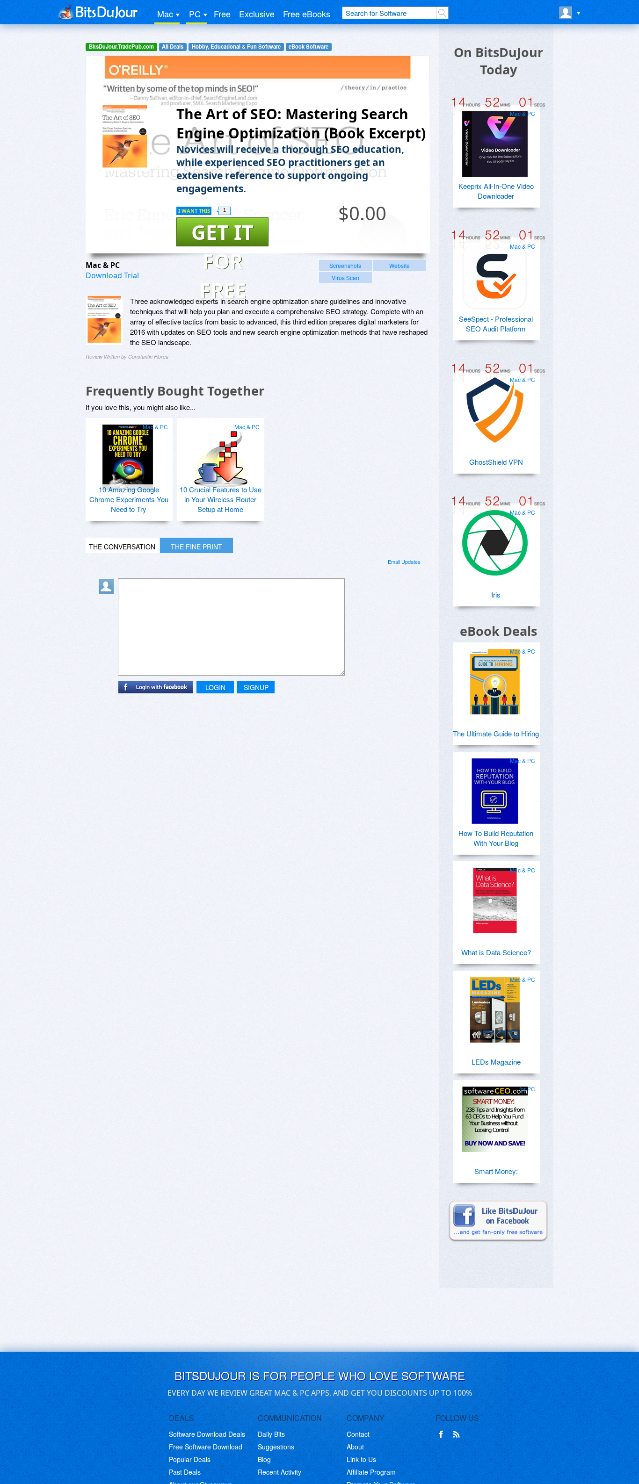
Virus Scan (345, 277)
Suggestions (276, 1446)
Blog (264, 1459)
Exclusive (257, 13)
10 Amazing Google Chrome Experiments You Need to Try (128, 499)
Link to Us (361, 1459)
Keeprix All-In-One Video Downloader (496, 191)
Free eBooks (306, 13)
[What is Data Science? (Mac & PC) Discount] (495, 896)
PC (195, 13)
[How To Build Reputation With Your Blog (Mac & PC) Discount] (495, 787)
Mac (165, 13)
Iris (496, 594)
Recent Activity (279, 1472)
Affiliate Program (371, 1472)
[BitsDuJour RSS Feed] (457, 1434)
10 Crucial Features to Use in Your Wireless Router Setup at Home (220, 499)
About (355, 1446)
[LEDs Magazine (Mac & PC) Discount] (495, 1006)
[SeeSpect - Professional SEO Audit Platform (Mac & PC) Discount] (495, 273)
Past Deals (185, 1472)
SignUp (256, 687)
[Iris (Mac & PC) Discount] (495, 539)
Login (215, 687)
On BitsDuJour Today (498, 60)
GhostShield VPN (496, 462)
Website (399, 265)
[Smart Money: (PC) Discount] (495, 1115)
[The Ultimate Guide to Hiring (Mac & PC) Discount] (495, 678)
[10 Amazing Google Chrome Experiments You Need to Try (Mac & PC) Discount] (128, 453)
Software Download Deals (207, 1434)
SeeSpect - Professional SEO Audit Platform (496, 323)
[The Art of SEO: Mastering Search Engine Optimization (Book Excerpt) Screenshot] (104, 320)
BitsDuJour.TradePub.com (121, 46)
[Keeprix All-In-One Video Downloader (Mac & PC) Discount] (495, 140)
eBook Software (308, 46)
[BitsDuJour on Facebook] (443, 1434)
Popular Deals (190, 1459)
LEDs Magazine (496, 1061)
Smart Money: (496, 1171)
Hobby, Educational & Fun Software (236, 46)
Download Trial (112, 275)
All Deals (172, 46)
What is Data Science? (496, 952)
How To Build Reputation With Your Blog (495, 838)
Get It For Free (222, 232)
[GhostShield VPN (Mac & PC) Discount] (495, 406)
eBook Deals (498, 631)
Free (222, 13)
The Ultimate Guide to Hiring (496, 733)
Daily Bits (271, 1434)
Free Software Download (205, 1446)
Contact (358, 1434)
